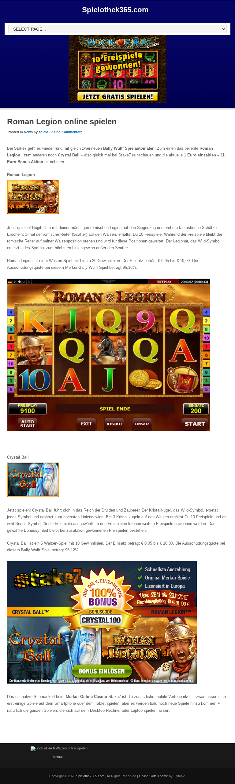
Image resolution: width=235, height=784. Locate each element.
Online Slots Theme (153, 776)
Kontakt (59, 757)
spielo (43, 132)
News (28, 132)
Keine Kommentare (66, 132)
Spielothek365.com (115, 10)
